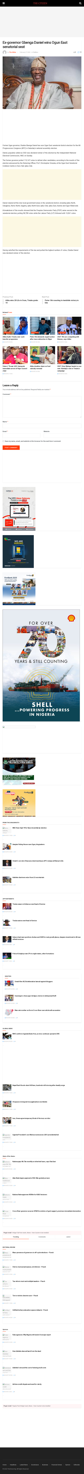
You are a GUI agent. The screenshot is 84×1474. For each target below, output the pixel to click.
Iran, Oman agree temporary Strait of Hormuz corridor (31, 1118)
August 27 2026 (62, 342)
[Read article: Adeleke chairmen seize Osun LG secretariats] (7, 879)
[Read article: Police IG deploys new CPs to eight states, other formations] (7, 956)
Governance (35, 1465)
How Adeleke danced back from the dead (26, 1351)
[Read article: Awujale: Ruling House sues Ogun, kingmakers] (7, 846)
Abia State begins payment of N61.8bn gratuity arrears (31, 1178)
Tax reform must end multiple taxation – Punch (28, 1281)
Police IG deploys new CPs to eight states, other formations (33, 954)
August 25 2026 (8, 851)
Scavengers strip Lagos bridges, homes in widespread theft (35, 996)
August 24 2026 (62, 373)
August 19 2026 (8, 928)
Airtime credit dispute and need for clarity (26, 1384)
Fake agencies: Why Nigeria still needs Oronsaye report (31, 1335)
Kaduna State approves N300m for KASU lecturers (29, 1194)
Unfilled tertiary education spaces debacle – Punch (30, 1310)
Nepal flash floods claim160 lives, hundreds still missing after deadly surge (38, 1085)
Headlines (13, 1465)
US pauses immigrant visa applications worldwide (29, 1102)
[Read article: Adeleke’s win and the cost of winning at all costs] (7, 1370)
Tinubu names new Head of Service (24, 920)
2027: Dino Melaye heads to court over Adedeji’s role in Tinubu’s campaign (69, 368)
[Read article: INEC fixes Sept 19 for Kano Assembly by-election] (7, 830)
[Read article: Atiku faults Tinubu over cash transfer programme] (15, 326)
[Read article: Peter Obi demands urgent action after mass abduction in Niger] (42, 326)
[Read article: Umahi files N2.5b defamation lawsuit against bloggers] (9, 984)
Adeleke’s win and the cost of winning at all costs (29, 1368)
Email (5, 431)
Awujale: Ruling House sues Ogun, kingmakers (28, 844)
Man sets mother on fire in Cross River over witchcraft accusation (37, 1010)
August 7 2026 (8, 961)
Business (45, 1465)
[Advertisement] (42, 22)
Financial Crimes (57, 1465)
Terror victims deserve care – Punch (25, 1296)
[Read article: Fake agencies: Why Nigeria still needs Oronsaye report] (7, 1337)
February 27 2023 (25, 52)
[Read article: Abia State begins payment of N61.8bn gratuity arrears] (7, 1180)
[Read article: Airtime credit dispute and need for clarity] (7, 1386)
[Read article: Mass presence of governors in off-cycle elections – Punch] (7, 1255)
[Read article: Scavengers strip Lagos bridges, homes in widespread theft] (9, 998)
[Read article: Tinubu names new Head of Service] (7, 923)
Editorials (77, 1465)
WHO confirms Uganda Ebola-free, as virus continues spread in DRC (36, 1034)
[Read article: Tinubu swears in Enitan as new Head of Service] (7, 906)
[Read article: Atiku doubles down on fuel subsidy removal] (42, 355)
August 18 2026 (8, 885)
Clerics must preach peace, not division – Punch (29, 1267)
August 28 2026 (8, 342)
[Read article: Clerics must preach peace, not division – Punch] (7, 1269)
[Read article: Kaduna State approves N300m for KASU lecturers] (7, 1197)
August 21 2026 (8, 1303)
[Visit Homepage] (42, 3)
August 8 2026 (8, 944)
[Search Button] (80, 3)
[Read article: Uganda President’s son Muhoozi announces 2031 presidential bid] (7, 1137)
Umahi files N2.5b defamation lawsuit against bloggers (34, 981)
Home (4, 1465)
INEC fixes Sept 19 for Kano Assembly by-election (29, 828)
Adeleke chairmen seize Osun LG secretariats (28, 877)
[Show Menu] (4, 3)
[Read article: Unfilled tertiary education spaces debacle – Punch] (7, 1312)
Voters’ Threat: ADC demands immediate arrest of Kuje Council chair (15, 368)
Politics (35, 52)
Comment (7, 394)
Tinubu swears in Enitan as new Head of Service (28, 904)
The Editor (12, 52)
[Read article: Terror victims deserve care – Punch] (7, 1298)
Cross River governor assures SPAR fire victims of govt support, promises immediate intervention (46, 1211)
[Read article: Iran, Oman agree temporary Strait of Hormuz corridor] (7, 1120)
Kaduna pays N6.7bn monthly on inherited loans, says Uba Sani (34, 1161)
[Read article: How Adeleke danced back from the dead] (7, 1353)
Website (46, 431)
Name (5, 422)
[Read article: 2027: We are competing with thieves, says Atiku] (69, 326)
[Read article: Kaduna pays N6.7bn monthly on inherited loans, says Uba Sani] (7, 1164)
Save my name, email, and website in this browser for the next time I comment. (33, 441)
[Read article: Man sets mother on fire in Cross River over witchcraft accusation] (9, 1012)
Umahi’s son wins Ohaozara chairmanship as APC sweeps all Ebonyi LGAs (37, 861)
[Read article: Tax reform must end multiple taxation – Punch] (7, 1283)
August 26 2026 (35, 371)
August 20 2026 (10, 1017)
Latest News (24, 1465)
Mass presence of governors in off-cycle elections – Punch (33, 1252)
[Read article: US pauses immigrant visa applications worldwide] (7, 1104)
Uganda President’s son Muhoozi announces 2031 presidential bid (35, 1135)
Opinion (67, 1465)
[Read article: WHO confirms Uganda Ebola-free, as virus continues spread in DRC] (7, 1036)
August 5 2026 (8, 1391)
